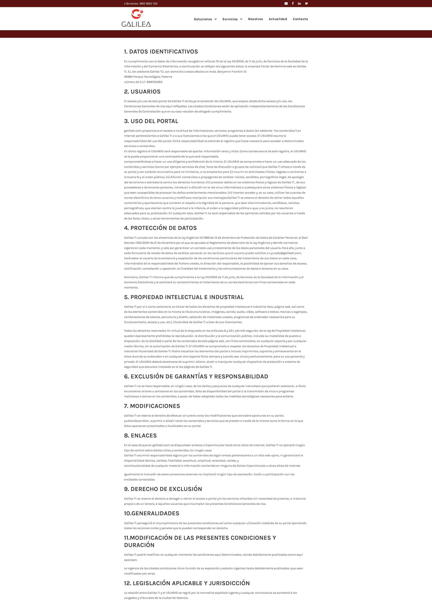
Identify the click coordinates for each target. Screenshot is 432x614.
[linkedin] (299, 3)
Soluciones (203, 19)
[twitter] (306, 3)
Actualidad (278, 19)
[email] (286, 3)
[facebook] (293, 3)
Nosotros (255, 19)
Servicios (230, 19)
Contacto (300, 19)
